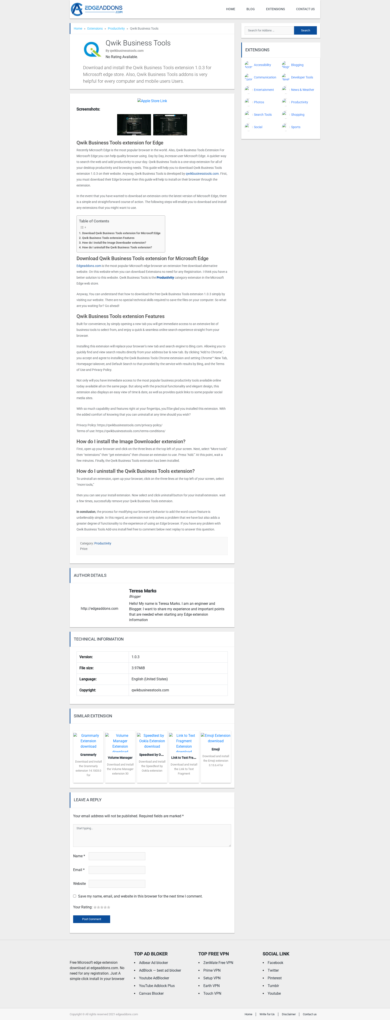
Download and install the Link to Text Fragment (184, 769)
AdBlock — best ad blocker (160, 970)
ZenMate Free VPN (218, 963)
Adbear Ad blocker (153, 963)
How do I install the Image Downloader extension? (114, 242)
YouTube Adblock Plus (157, 986)
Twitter (273, 970)
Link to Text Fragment (187, 757)
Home (230, 9)
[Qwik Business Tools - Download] (152, 101)
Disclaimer (289, 1014)
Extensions (275, 9)
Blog (250, 9)
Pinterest (275, 978)
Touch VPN (212, 993)
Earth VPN (211, 986)
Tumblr (273, 986)
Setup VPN (212, 978)
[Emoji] (216, 737)
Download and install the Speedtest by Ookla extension (152, 766)
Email (79, 870)
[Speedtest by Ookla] (152, 739)
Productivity (116, 28)
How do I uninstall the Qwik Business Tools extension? (117, 247)
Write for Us (267, 1014)
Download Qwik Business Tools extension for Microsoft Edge (121, 233)
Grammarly (88, 754)
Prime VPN (212, 970)
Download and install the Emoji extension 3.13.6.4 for (215, 760)
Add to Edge (88, 779)
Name (79, 856)
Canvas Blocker (151, 993)
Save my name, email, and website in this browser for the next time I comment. (140, 896)
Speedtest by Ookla (153, 754)
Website (79, 883)
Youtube (274, 993)
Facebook (275, 963)
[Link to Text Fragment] (184, 741)
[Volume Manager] (120, 741)
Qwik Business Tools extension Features (108, 238)
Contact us (305, 9)
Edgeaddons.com (89, 266)
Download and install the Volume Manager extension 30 (120, 769)
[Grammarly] (88, 739)
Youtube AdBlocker (154, 978)
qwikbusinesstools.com (202, 173)
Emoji (216, 749)
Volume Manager (120, 757)
